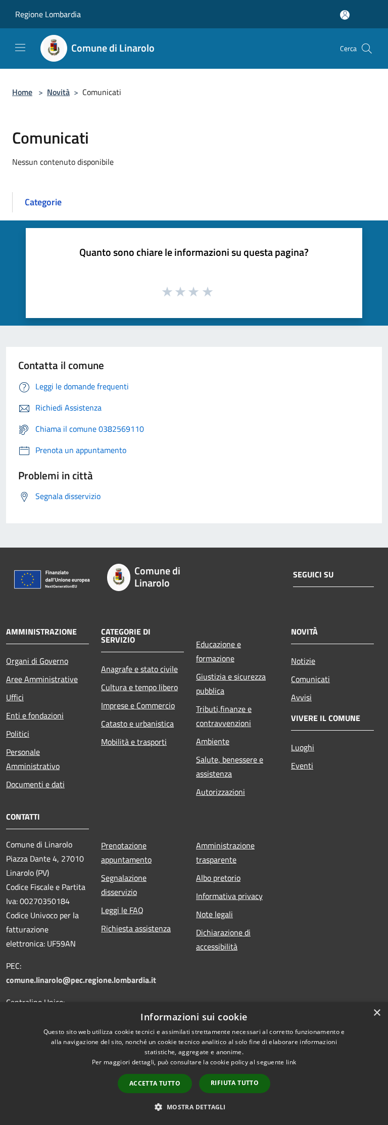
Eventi (302, 765)
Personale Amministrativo (33, 759)
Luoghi (302, 747)
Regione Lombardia (48, 14)
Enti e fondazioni (35, 715)
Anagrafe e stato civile (139, 669)
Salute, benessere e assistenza (229, 766)
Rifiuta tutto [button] (235, 1082)
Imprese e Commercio (138, 705)
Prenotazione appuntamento (126, 852)
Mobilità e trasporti (134, 742)
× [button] (376, 1013)
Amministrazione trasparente (225, 852)
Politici (17, 734)
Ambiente (212, 741)
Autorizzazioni (220, 792)
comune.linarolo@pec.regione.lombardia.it (81, 980)
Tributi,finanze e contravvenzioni (224, 716)
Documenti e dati (35, 784)
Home (22, 92)
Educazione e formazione (218, 651)
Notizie (303, 661)
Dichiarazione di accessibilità (223, 939)
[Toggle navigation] (20, 47)
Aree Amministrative (42, 679)
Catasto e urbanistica (137, 723)
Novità (58, 92)
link (291, 1062)
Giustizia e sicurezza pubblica (231, 683)
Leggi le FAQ (122, 910)
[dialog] (194, 1063)
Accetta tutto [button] (154, 1083)
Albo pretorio (218, 878)
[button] (193, 1107)
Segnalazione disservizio (124, 885)
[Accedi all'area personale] (345, 15)
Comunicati (310, 679)
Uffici (15, 697)
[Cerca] (367, 48)
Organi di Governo (37, 661)
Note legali (214, 914)
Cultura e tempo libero (139, 687)
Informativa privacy (229, 896)
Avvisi (301, 697)
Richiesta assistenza (136, 928)
